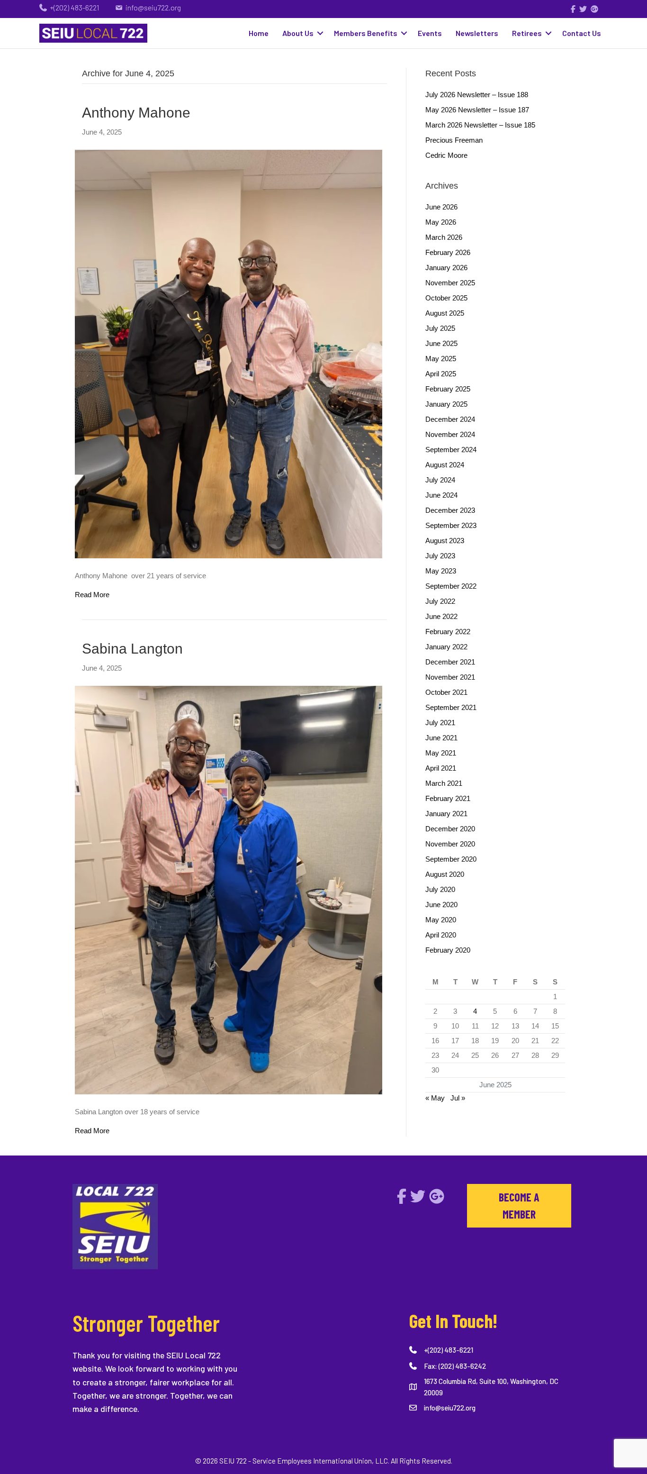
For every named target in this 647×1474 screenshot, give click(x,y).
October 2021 (446, 692)
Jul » (457, 1098)
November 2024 (450, 434)
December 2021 (450, 662)
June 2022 (441, 616)
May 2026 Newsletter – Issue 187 (477, 110)
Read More (92, 595)
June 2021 (441, 738)
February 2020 (447, 950)
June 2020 (441, 905)
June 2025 (441, 343)
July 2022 (440, 601)
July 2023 (440, 556)
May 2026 (440, 222)
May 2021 (440, 753)
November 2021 (450, 677)
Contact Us (581, 32)
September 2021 (450, 707)
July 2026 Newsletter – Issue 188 (476, 95)
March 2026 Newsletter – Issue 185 (480, 125)
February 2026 (447, 252)
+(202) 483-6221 (448, 1350)
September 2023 (450, 525)
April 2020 (440, 935)
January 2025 (446, 404)
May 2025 (440, 359)
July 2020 (440, 889)
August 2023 (444, 541)
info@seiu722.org (450, 1407)
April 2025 (440, 374)
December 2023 (450, 510)
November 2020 (450, 844)
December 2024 (450, 419)
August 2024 (444, 465)
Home (259, 32)
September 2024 (450, 450)
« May (435, 1098)
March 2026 (443, 237)
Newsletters (477, 32)
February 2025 (447, 389)
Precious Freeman (454, 140)
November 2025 (450, 283)
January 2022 (446, 647)
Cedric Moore (446, 155)
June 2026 (441, 207)
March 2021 (443, 783)
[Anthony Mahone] (228, 353)
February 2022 (447, 632)
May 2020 (440, 920)
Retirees (527, 32)
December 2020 (450, 829)
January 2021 (446, 814)
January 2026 (446, 268)
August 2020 (444, 874)
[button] (320, 33)
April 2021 (440, 768)
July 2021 (440, 723)
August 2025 (444, 313)
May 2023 (440, 571)
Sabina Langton (132, 648)
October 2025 (446, 298)
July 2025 (440, 328)
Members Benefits (365, 32)
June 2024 (441, 495)
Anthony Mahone (138, 112)
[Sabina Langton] (228, 889)
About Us (298, 32)
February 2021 (447, 798)
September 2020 (450, 859)
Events (430, 32)
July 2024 (440, 480)
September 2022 (450, 586)
